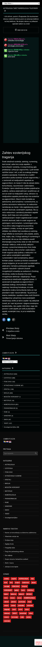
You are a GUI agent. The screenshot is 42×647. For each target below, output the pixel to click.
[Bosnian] (3, 359)
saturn (6, 605)
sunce (27, 609)
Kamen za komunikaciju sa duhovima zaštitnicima (20, 533)
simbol (13, 605)
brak (5, 582)
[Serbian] (9, 359)
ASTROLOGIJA (9, 374)
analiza (6, 579)
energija (6, 586)
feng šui (24, 586)
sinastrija (30, 605)
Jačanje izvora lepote (11, 567)
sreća (20, 609)
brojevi (17, 582)
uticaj (30, 613)
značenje (7, 621)
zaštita (28, 617)
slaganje (6, 609)
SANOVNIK (7, 416)
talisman (7, 613)
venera (6, 617)
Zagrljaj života (9, 544)
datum (34, 582)
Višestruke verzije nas (12, 536)
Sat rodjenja (8, 555)
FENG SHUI (7, 382)
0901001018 (21, 30)
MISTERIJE (7, 400)
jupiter (17, 590)
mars (6, 598)
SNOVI (6, 419)
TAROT (6, 423)
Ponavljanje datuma (14, 338)
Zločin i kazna (9, 563)
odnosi (6, 602)
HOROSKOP (8, 590)
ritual (29, 602)
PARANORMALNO (10, 408)
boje (32, 579)
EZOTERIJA (8, 378)
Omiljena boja (9, 540)
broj (11, 582)
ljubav (6, 594)
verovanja (15, 617)
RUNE (6, 412)
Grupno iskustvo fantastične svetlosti (16, 559)
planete (13, 602)
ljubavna (13, 594)
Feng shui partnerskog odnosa (14, 551)
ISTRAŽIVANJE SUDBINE (12, 385)
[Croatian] (6, 359)
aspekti (14, 579)
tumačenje (23, 613)
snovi (14, 609)
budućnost (25, 582)
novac (19, 598)
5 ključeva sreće (12, 331)
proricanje (22, 602)
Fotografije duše (10, 548)
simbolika (21, 605)
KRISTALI (7, 389)
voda (22, 617)
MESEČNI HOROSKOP (11, 397)
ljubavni (21, 594)
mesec (12, 598)
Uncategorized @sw (10, 427)
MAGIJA (6, 393)
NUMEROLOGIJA (9, 404)
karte (23, 590)
